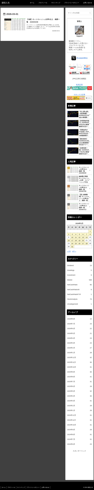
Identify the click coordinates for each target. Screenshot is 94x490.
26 (79, 243)
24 (72, 243)
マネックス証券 (79, 94)
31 (72, 246)
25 (76, 243)
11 (76, 237)
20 (83, 240)
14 (86, 237)
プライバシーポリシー (33, 487)
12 (79, 237)
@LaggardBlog (81, 58)
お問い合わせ (45, 487)
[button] (90, 13)
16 (69, 240)
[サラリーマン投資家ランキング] (85, 73)
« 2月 (69, 251)
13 (83, 237)
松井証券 (79, 85)
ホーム (4, 487)
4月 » (74, 251)
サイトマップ (21, 487)
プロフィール (11, 487)
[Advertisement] (79, 464)
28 (86, 243)
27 (83, 243)
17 (72, 240)
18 (76, 240)
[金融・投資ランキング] (74, 73)
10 (72, 237)
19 (79, 240)
